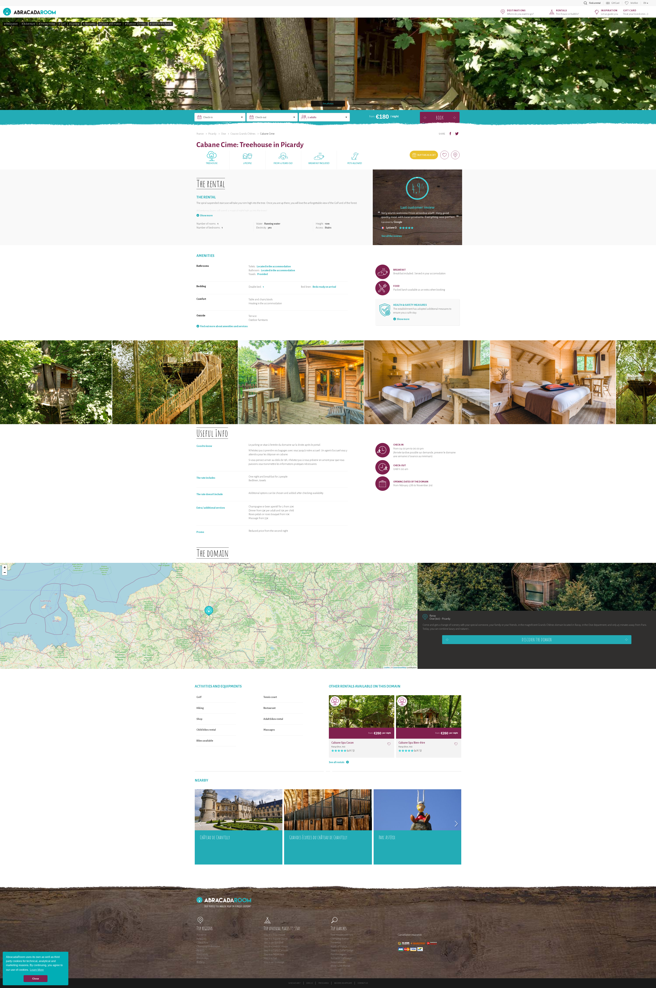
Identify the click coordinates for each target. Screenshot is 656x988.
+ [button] (5, 567)
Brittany (200, 962)
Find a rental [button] (594, 3)
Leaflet (387, 667)
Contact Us (363, 983)
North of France (339, 946)
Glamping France (340, 938)
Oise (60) (434, 618)
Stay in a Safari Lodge (342, 950)
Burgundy (201, 938)
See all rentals (336, 762)
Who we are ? (294, 983)
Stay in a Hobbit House (276, 946)
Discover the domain (537, 640)
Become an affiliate (343, 983)
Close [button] (35, 978)
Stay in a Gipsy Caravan (276, 950)
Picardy (212, 133)
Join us (309, 983)
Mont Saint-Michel (340, 966)
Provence (201, 934)
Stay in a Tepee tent (274, 954)
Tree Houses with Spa (342, 934)
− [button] (5, 572)
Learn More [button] (37, 969)
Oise (223, 133)
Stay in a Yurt (270, 958)
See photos (328, 103)
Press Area (323, 983)
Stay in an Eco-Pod (273, 942)
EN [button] (645, 3)
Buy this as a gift (427, 155)
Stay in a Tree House (274, 934)
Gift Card (615, 3)
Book (439, 117)
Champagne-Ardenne (208, 946)
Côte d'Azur (202, 942)
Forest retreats (338, 962)
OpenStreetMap (399, 667)
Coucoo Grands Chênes (242, 133)
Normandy (202, 954)
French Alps (202, 958)
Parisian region (338, 954)
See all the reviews (391, 236)
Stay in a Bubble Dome (276, 938)
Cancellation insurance (410, 934)
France (200, 133)
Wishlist (634, 3)
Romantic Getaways (341, 958)
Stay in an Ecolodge (274, 962)
